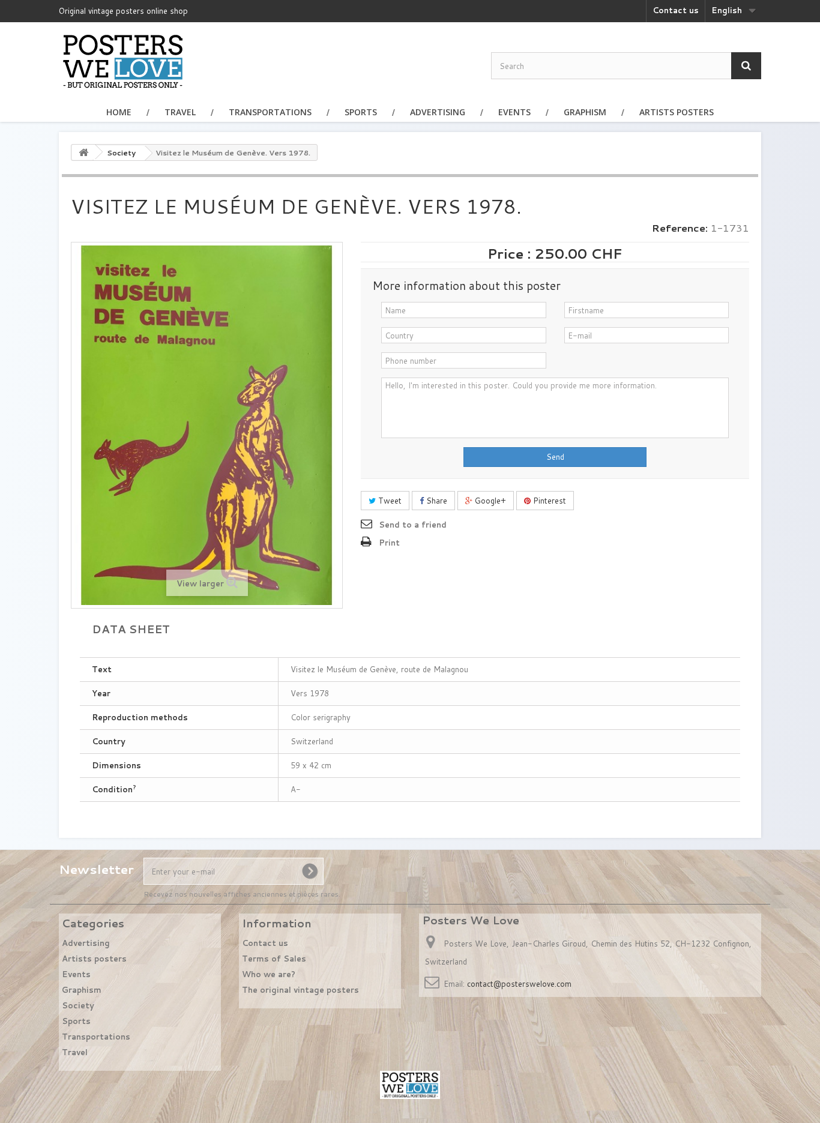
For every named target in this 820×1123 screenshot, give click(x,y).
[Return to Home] (83, 152)
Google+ (489, 500)
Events (514, 112)
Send (555, 456)
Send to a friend (413, 524)
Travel (180, 112)
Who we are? (268, 974)
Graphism (585, 112)
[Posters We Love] (123, 60)
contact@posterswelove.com (519, 983)
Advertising (437, 112)
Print (389, 542)
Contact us (676, 10)
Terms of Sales (274, 958)
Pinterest (548, 500)
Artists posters (676, 112)
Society (78, 1005)
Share (435, 500)
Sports (361, 112)
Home (118, 112)
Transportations (270, 112)
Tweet (389, 500)
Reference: (680, 228)
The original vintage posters (300, 989)
